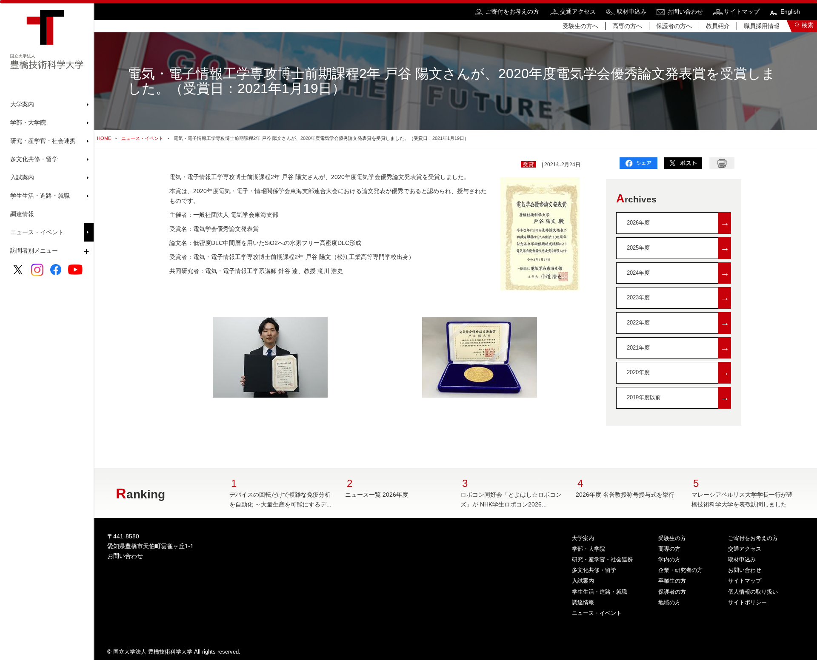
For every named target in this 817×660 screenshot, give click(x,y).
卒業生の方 (672, 581)
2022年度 (678, 322)
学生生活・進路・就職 (599, 592)
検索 (808, 25)
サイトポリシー (747, 602)
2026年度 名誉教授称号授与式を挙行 (625, 494)
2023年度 (678, 297)
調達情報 (22, 214)
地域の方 (669, 602)
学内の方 (669, 559)
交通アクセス (578, 11)
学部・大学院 (588, 549)
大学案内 (583, 538)
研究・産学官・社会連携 (602, 559)
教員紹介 (718, 26)
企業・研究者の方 (680, 570)
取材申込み (631, 11)
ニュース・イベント (37, 232)
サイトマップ (742, 11)
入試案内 (583, 581)
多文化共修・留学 (594, 570)
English (790, 11)
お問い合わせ (685, 11)
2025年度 (678, 248)
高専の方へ (627, 26)
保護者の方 (672, 592)
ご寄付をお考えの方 (512, 11)
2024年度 (678, 273)
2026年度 (678, 223)
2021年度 (678, 348)
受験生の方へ (580, 26)
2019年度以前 (678, 397)
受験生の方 (672, 538)
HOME (104, 138)
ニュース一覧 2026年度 (376, 494)
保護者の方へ (674, 26)
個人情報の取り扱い (753, 592)
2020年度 (678, 372)
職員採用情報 (762, 26)
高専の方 (669, 549)
